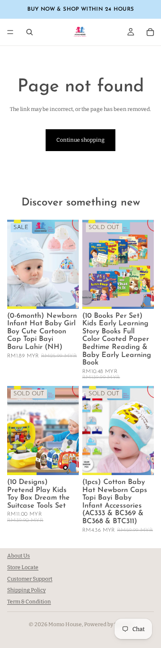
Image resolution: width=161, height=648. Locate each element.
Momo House (65, 624)
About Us (18, 556)
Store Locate (22, 567)
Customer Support (29, 579)
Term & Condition (29, 602)
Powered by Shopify (108, 624)
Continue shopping (80, 140)
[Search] (29, 32)
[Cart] (150, 32)
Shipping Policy (26, 590)
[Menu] (10, 32)
